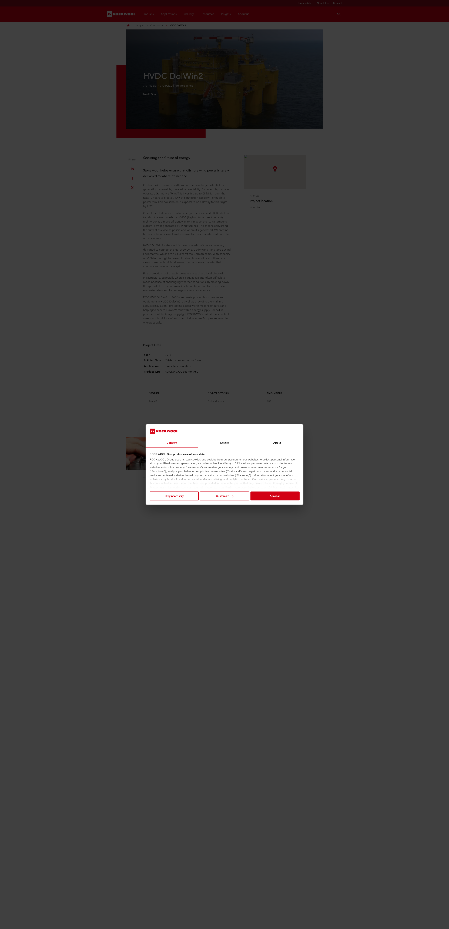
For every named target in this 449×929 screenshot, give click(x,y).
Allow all (275, 495)
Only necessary (174, 495)
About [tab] (277, 442)
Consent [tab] (172, 442)
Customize (222, 495)
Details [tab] (224, 442)
